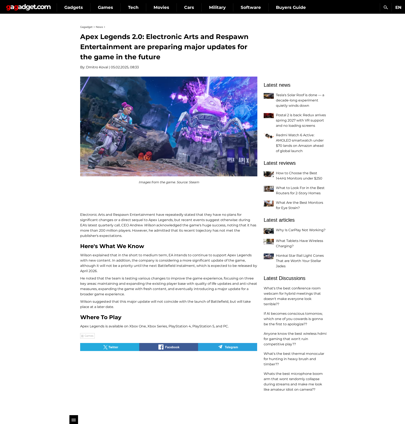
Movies (161, 7)
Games (105, 7)
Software (251, 7)
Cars (189, 7)
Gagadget (28, 5)
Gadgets (73, 7)
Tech (133, 7)
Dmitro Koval (97, 67)
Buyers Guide (291, 7)
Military (217, 7)
